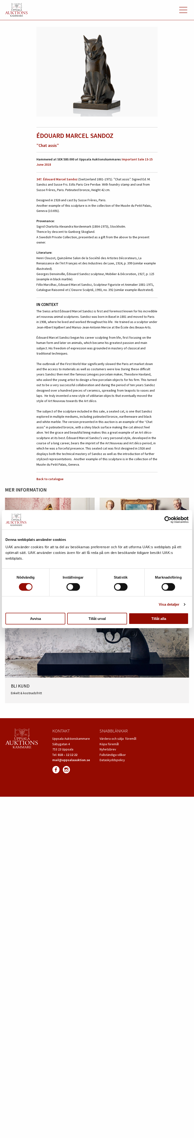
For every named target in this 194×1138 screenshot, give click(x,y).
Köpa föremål (109, 744)
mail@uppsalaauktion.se (71, 760)
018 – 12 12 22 (67, 755)
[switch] (73, 587)
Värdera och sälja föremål (118, 738)
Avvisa (35, 619)
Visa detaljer (169, 604)
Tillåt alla (158, 619)
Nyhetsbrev (108, 749)
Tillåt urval (97, 619)
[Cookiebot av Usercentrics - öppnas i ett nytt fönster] (168, 519)
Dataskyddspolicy (112, 760)
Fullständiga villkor (113, 755)
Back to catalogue (49, 479)
